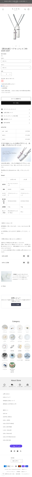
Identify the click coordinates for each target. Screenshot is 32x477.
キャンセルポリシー (25, 473)
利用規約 (18, 471)
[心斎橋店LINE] (28, 262)
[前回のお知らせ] (2, 1)
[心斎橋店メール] (24, 262)
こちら (25, 226)
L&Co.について (6, 397)
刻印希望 (4, 88)
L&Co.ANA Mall (7, 440)
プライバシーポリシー (11, 471)
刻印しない (5, 86)
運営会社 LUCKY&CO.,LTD (9, 403)
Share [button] (4, 286)
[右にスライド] (19, 46)
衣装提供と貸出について (9, 400)
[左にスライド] (12, 46)
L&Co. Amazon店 (7, 433)
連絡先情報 (18, 473)
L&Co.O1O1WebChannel (9, 436)
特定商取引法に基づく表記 (9, 473)
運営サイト (5, 410)
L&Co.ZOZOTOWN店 (8, 423)
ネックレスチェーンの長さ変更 (9, 115)
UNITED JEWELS (7, 416)
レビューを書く (16, 304)
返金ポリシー (24, 469)
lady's (2, 58)
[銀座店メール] (24, 256)
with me (5, 413)
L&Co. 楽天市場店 (7, 426)
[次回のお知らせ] (29, 1)
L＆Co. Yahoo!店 (7, 430)
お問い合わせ (6, 393)
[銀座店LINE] (28, 256)
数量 (2, 71)
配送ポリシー (24, 471)
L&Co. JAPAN (6, 420)
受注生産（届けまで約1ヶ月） (8, 78)
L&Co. (10, 469)
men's (2, 64)
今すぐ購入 (16, 103)
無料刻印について (6, 119)
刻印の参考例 (5, 122)
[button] (3, 9)
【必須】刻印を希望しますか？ (8, 84)
